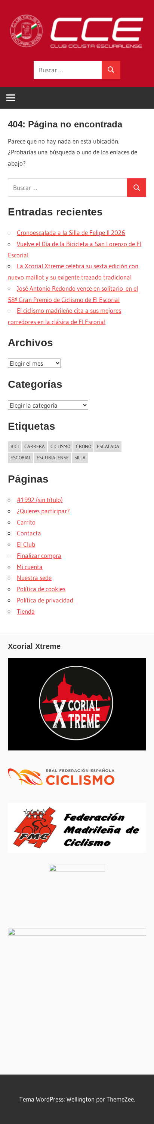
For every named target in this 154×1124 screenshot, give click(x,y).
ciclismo (60, 446)
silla (80, 457)
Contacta (29, 533)
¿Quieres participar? (43, 511)
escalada (108, 446)
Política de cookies (41, 589)
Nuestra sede (34, 577)
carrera (34, 446)
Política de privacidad (45, 600)
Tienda (26, 611)
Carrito (26, 522)
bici (14, 446)
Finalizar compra (39, 555)
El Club (26, 544)
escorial (20, 457)
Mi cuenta (30, 567)
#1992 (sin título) (40, 500)
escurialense (53, 457)
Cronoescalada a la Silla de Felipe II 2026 (71, 232)
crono (83, 446)
